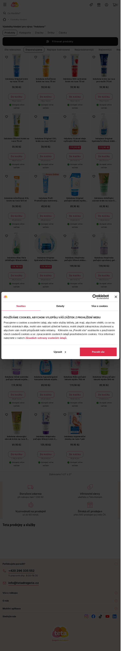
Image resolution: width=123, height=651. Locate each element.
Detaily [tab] (60, 306)
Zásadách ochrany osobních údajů (45, 337)
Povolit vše (98, 351)
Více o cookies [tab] (99, 306)
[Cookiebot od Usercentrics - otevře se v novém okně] (95, 296)
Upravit (58, 351)
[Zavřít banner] (116, 297)
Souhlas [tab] (21, 306)
